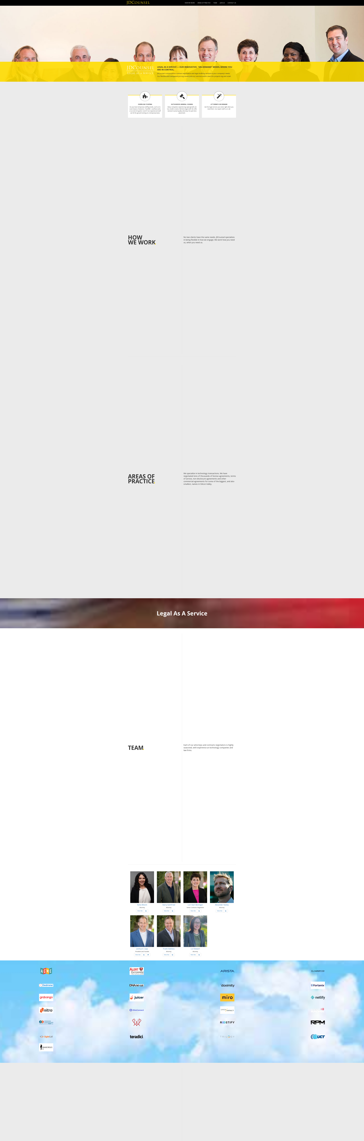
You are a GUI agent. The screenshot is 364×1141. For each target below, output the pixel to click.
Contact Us (232, 3)
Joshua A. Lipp (142, 949)
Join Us (222, 3)
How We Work (190, 3)
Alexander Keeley (222, 905)
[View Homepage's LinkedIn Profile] (146, 911)
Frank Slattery (169, 949)
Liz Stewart (195, 949)
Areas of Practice (204, 3)
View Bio (140, 911)
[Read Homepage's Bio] (142, 887)
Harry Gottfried (168, 905)
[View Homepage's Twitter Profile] (148, 955)
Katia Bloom (142, 905)
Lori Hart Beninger (195, 905)
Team (215, 3)
